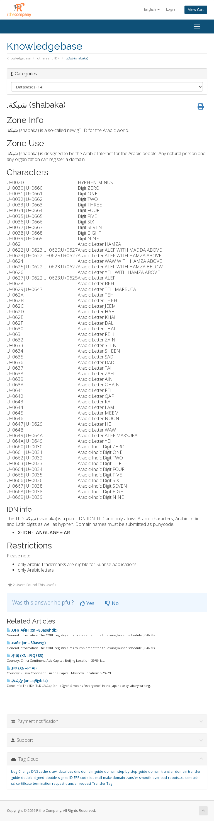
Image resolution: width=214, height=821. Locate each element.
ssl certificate (21, 783)
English (150, 9)
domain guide (92, 771)
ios (91, 777)
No (114, 603)
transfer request (78, 783)
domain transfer (161, 771)
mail (98, 777)
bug (14, 771)
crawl (53, 771)
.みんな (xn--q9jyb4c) (29, 680)
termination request (48, 783)
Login (170, 9)
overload (159, 777)
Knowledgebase (19, 58)
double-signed (32, 777)
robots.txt (176, 777)
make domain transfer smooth (127, 777)
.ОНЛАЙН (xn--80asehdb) (33, 630)
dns (77, 771)
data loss (66, 771)
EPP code (81, 777)
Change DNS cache (33, 771)
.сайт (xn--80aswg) (28, 642)
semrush (191, 777)
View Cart (196, 9)
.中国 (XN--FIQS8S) (26, 655)
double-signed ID (59, 777)
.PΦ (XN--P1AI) (23, 668)
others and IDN (48, 58)
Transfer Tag (102, 783)
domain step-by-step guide (125, 771)
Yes (89, 603)
